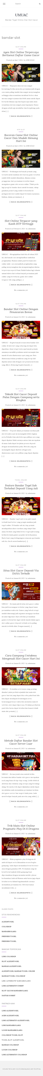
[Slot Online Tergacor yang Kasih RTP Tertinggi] (21, 242)
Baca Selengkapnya (21, 116)
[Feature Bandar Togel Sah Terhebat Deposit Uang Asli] (21, 506)
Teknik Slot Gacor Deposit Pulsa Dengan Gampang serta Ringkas (21, 397)
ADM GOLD (30, 60)
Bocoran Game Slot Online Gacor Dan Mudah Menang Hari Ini (21, 138)
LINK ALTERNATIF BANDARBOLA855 (16, 981)
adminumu (32, 229)
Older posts (7, 909)
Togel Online (21, 480)
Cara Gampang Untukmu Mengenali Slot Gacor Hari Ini (21, 657)
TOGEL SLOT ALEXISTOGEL (13, 1040)
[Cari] (39, 4)
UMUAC (21, 15)
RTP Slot (21, 129)
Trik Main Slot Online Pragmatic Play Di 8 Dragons (21, 827)
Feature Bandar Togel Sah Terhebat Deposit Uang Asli (21, 487)
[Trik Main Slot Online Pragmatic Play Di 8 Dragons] (21, 846)
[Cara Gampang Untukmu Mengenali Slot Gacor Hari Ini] (21, 676)
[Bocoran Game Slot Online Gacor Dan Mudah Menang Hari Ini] (21, 159)
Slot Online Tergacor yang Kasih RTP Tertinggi (21, 222)
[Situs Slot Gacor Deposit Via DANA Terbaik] (21, 591)
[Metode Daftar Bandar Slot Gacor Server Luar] (21, 761)
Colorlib (18, 1069)
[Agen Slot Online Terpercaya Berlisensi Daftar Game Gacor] (21, 73)
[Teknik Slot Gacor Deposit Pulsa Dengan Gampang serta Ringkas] (21, 418)
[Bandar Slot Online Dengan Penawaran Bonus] (21, 330)
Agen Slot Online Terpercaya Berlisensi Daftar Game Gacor (21, 53)
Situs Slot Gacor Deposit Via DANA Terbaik (21, 572)
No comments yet (21, 290)
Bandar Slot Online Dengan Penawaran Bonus (21, 310)
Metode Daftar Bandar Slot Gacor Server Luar (21, 742)
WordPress (37, 1069)
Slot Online (21, 47)
